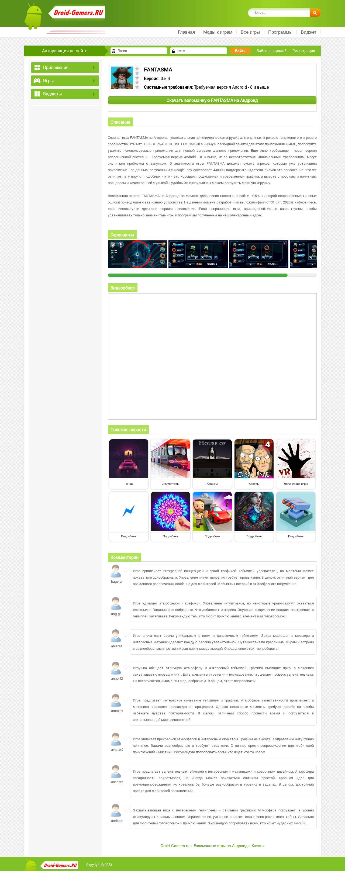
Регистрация (303, 50)
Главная (186, 32)
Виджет (308, 32)
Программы (280, 32)
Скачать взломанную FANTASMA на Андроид (212, 100)
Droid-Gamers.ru (175, 846)
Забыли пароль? (271, 50)
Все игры (250, 32)
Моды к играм (217, 32)
